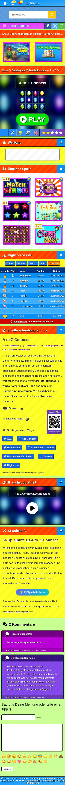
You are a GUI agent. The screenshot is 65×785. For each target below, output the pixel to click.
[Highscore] (20, 132)
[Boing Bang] (48, 187)
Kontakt (61, 781)
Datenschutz (48, 781)
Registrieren (20, 321)
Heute (10, 263)
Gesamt (54, 263)
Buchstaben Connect (42, 447)
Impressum (33, 783)
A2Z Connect (28, 438)
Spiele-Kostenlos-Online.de (24, 778)
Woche (21, 263)
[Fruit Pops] (16, 235)
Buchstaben (14, 447)
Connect (47, 456)
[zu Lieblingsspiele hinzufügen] (36, 132)
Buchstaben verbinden (19, 456)
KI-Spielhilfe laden (35, 592)
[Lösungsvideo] (28, 132)
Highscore (13, 465)
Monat (33, 263)
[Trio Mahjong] (48, 52)
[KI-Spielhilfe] (12, 132)
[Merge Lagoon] (16, 52)
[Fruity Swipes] (48, 211)
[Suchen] (52, 15)
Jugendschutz (32, 781)
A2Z (9, 438)
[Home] (5, 3)
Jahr (43, 263)
